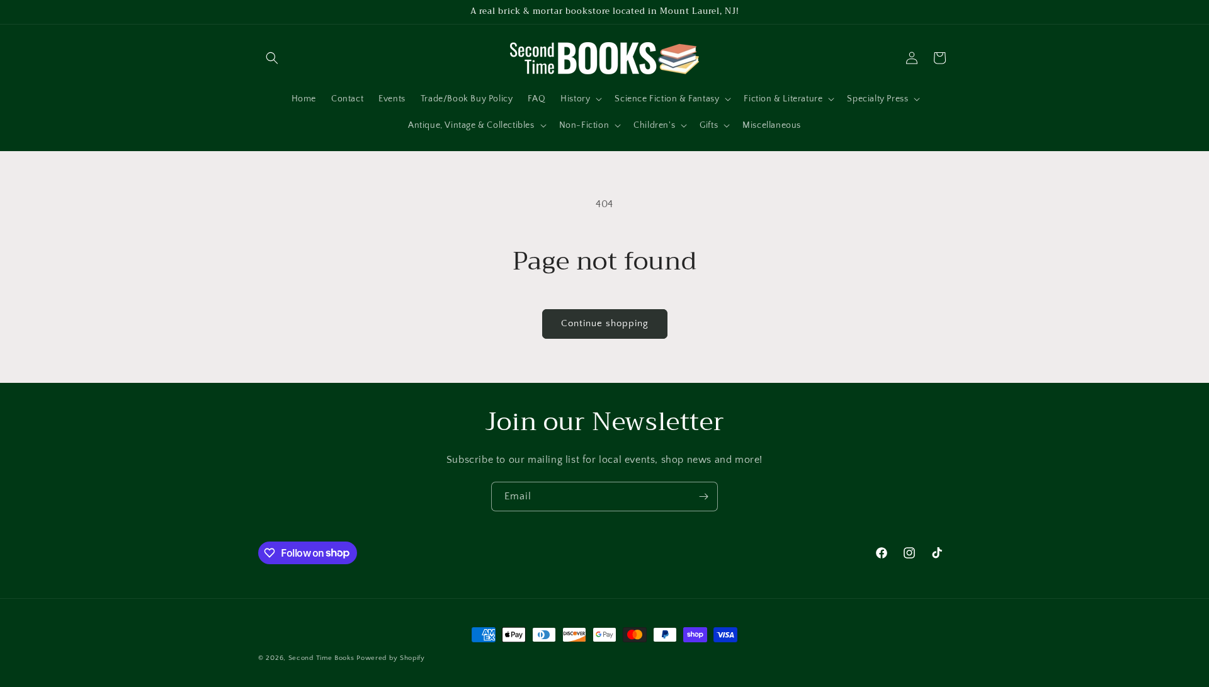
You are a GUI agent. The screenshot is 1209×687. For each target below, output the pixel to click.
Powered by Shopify (390, 658)
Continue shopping (605, 323)
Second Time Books (321, 658)
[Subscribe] (703, 496)
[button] (272, 58)
